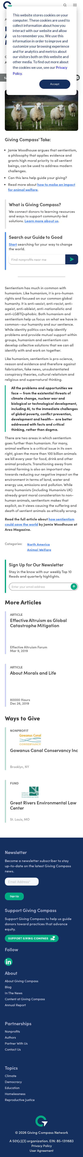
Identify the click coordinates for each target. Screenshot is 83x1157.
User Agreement (41, 1150)
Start (13, 244)
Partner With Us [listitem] (16, 1043)
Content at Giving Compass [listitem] (25, 999)
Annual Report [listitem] (15, 1005)
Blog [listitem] (8, 987)
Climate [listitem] (10, 1076)
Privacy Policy (41, 1146)
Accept (54, 84)
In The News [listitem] (13, 993)
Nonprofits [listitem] (12, 1031)
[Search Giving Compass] (65, 5)
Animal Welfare (39, 549)
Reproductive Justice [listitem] (20, 1100)
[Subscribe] (74, 586)
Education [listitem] (12, 1088)
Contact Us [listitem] (13, 1049)
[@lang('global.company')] (7, 5)
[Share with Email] (77, 78)
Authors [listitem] (10, 1037)
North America (38, 544)
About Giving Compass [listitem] (21, 981)
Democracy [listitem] (13, 1082)
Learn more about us (41, 220)
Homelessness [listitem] (15, 1094)
